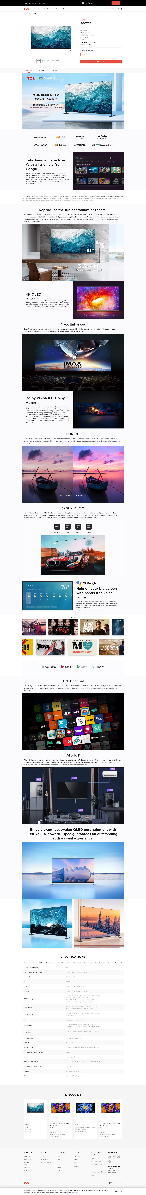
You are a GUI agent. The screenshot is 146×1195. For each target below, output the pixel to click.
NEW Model (27, 1157)
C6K (59, 1165)
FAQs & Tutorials (96, 1161)
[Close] (121, 1191)
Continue (115, 3)
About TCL (77, 1157)
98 (84, 54)
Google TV (27, 1167)
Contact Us (94, 1167)
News (76, 1159)
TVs (30, 14)
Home (25, 14)
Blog (75, 1162)
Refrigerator (44, 1159)
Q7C (59, 1170)
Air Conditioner (45, 1157)
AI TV (25, 1170)
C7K (59, 1162)
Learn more (74, 1192)
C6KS (59, 1167)
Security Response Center (79, 1165)
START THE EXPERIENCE (112, 1171)
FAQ (92, 1176)
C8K (59, 1159)
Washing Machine (46, 1162)
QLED (25, 1165)
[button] (71, 617)
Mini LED (26, 1162)
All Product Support (97, 1159)
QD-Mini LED (27, 1159)
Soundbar (26, 1173)
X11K (59, 1157)
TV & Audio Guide (96, 1164)
